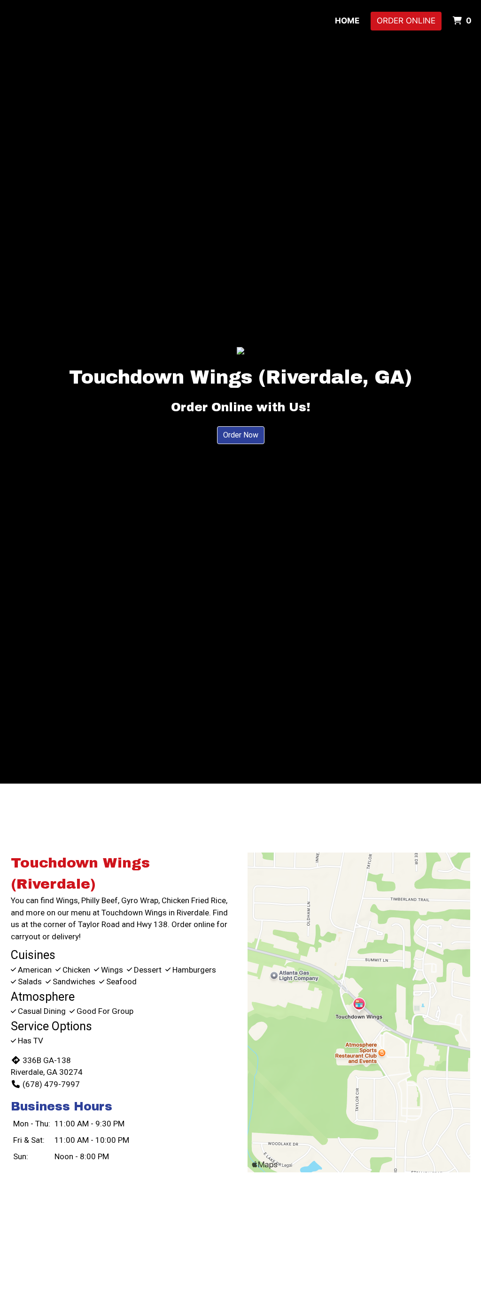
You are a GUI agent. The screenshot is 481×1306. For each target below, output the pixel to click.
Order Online (406, 20)
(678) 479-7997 (51, 1084)
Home (347, 20)
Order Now (240, 434)
